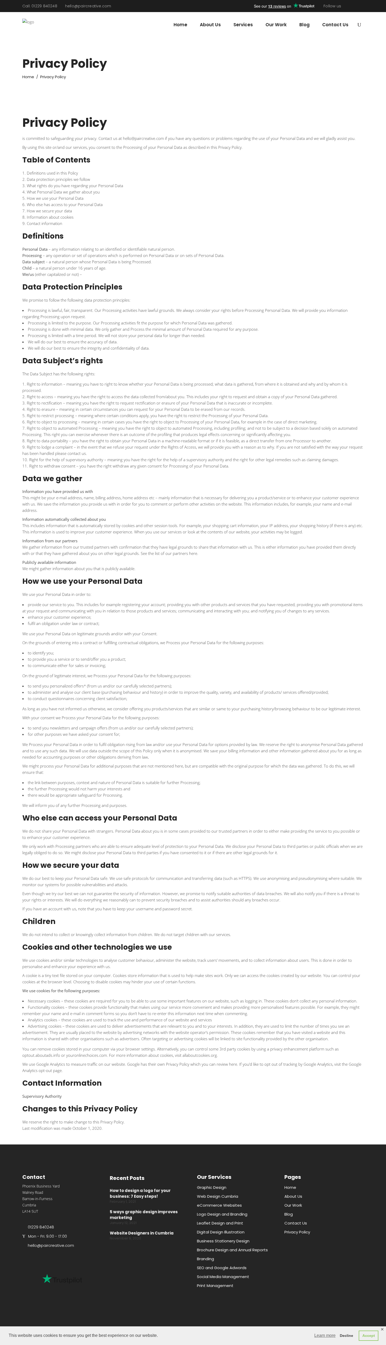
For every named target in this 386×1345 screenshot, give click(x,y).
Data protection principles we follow (58, 179)
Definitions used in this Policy (52, 173)
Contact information (44, 223)
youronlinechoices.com (86, 1055)
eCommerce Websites (219, 1205)
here (193, 553)
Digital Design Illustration (220, 1232)
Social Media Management (223, 1276)
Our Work (293, 1205)
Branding (205, 1259)
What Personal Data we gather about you (63, 192)
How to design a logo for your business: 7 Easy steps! (140, 1193)
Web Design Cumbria (217, 1196)
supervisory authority (84, 459)
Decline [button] (346, 1335)
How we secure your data (49, 210)
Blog (288, 1214)
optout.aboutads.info (41, 1055)
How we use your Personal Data (55, 198)
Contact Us (295, 1223)
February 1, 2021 (123, 1201)
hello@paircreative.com (88, 6)
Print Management (215, 1285)
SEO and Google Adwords (222, 1267)
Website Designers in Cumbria (142, 1233)
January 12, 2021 (123, 1222)
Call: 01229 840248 (39, 6)
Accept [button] (368, 1335)
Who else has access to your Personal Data (65, 204)
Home (28, 77)
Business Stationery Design (223, 1241)
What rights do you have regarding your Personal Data (75, 185)
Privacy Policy (297, 1232)
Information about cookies (50, 217)
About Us (293, 1196)
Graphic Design (211, 1187)
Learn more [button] (325, 1335)
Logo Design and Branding (222, 1214)
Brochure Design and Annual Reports (232, 1250)
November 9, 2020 (125, 1238)
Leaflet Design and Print (220, 1223)
